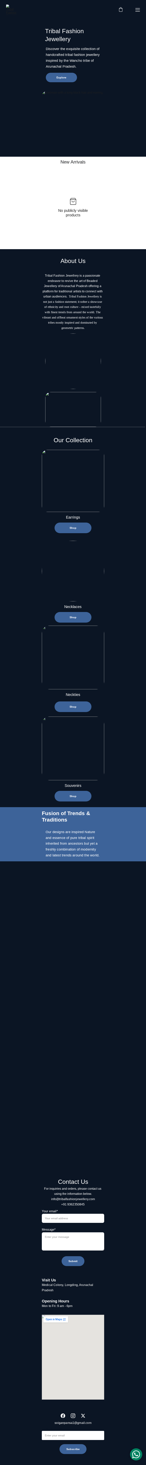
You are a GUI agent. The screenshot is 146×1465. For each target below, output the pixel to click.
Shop (73, 527)
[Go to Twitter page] (83, 1415)
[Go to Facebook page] (63, 1415)
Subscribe (73, 1449)
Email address (52, 1428)
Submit (73, 1261)
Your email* (50, 1211)
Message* (49, 1229)
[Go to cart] (120, 10)
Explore (61, 77)
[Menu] (137, 10)
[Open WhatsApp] (136, 1454)
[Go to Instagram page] (73, 1415)
